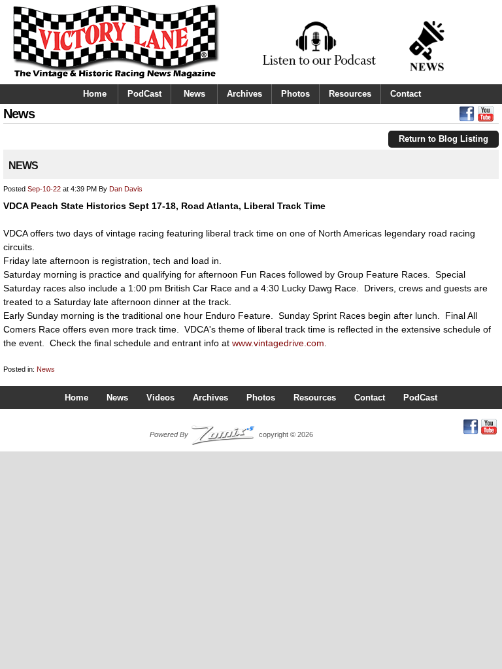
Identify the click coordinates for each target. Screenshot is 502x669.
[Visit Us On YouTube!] (486, 117)
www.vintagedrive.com (278, 343)
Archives (244, 94)
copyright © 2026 (231, 434)
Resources (350, 94)
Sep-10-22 (44, 189)
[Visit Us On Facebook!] (467, 117)
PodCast (144, 94)
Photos (295, 94)
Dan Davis (125, 189)
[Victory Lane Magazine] (116, 79)
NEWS (23, 165)
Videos (160, 397)
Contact (405, 94)
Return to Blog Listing (443, 139)
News (194, 94)
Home (95, 94)
